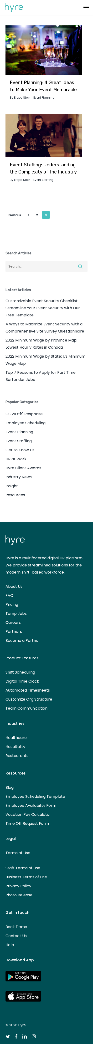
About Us (13, 586)
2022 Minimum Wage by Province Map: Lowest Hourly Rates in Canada (41, 343)
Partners (13, 631)
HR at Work (15, 459)
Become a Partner (22, 640)
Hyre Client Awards (23, 468)
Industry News (18, 477)
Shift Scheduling (20, 672)
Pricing (11, 604)
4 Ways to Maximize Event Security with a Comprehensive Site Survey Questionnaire (44, 327)
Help (9, 945)
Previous (15, 215)
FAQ (9, 595)
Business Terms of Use (26, 877)
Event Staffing (43, 180)
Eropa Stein (22, 98)
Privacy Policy (18, 886)
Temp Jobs (16, 613)
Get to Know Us (19, 450)
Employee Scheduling (25, 423)
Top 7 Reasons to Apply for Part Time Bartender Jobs (40, 376)
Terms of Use (17, 853)
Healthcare (16, 737)
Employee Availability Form (30, 805)
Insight (11, 486)
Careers (13, 622)
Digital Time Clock (22, 681)
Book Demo (16, 927)
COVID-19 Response (24, 414)
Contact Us (16, 936)
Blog (9, 787)
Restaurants (16, 755)
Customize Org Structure (28, 699)
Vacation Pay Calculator (28, 814)
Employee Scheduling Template (35, 796)
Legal (10, 838)
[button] (86, 7)
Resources (15, 495)
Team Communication (26, 708)
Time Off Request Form (27, 823)
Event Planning (44, 98)
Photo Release (18, 895)
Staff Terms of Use (22, 868)
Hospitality (15, 746)
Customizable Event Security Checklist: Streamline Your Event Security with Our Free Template (42, 308)
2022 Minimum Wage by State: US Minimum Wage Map (45, 360)
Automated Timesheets (27, 690)
